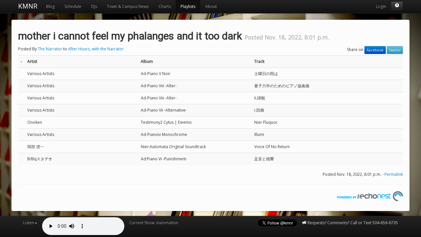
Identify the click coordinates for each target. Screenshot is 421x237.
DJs (94, 6)
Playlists (188, 6)
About (211, 6)
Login (381, 6)
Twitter (395, 50)
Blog (50, 6)
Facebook (375, 50)
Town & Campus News (128, 6)
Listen (28, 222)
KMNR (27, 6)
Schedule (72, 6)
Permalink (393, 174)
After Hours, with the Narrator (96, 49)
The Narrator (50, 49)
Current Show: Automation (153, 222)
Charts (165, 6)
